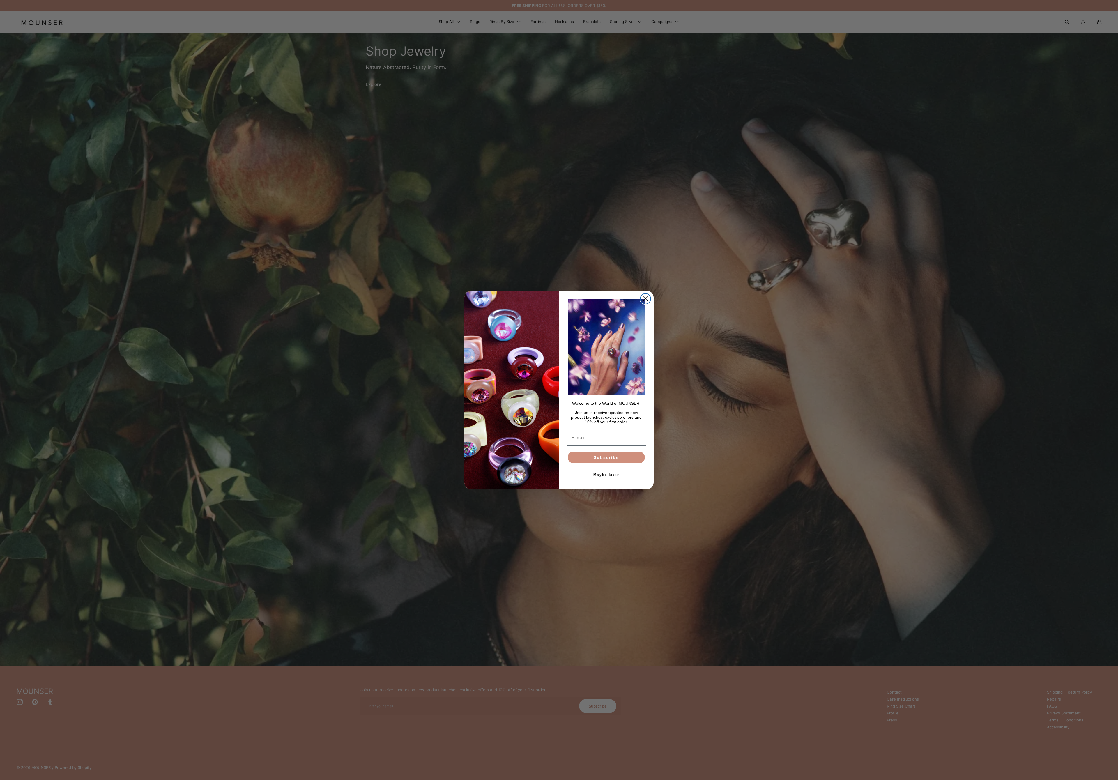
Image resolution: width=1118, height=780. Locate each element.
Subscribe (606, 457)
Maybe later (606, 475)
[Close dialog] (645, 298)
